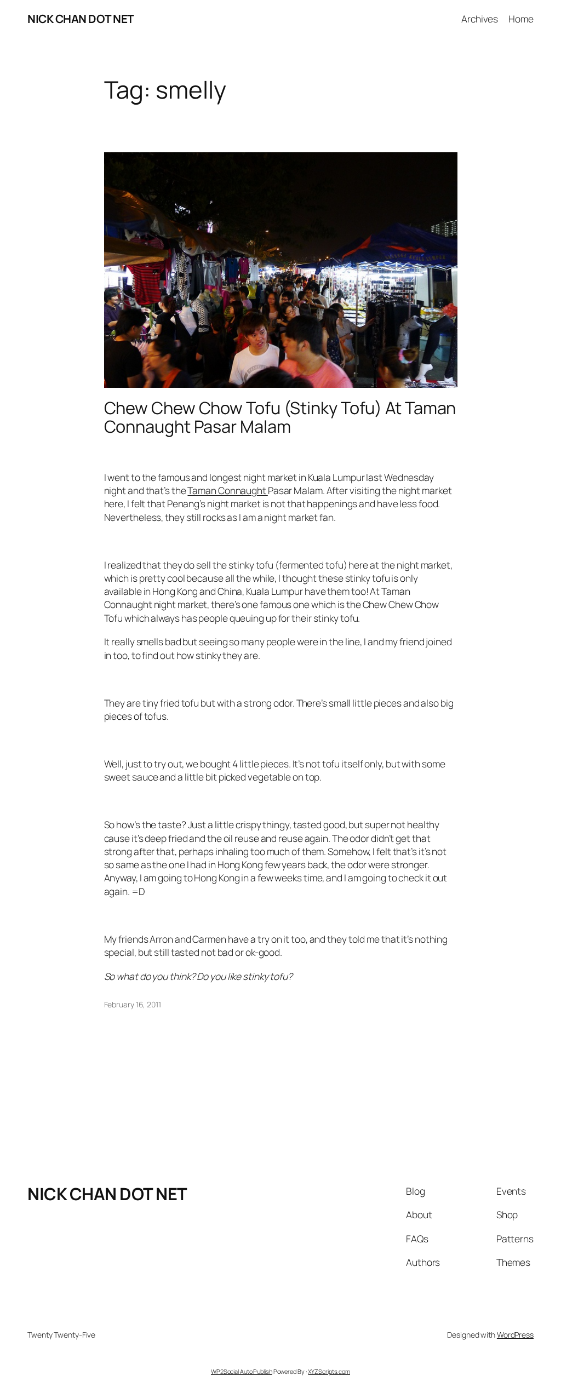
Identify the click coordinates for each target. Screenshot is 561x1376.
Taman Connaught (227, 490)
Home (521, 18)
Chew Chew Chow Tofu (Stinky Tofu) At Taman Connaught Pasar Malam (280, 417)
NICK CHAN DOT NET (80, 18)
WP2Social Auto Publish (241, 1371)
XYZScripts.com (329, 1371)
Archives (479, 18)
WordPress (515, 1334)
